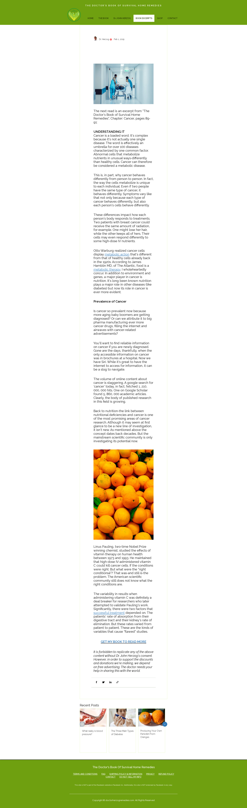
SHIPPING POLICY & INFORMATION (125, 774)
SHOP (160, 18)
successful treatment (109, 613)
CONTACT (173, 18)
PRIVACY (150, 774)
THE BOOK (103, 18)
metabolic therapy (106, 269)
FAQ (103, 774)
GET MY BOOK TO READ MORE (123, 642)
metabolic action (117, 254)
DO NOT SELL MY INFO (130, 777)
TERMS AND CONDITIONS (85, 774)
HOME (91, 19)
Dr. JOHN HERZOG (122, 18)
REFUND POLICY (166, 774)
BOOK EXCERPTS (144, 18)
